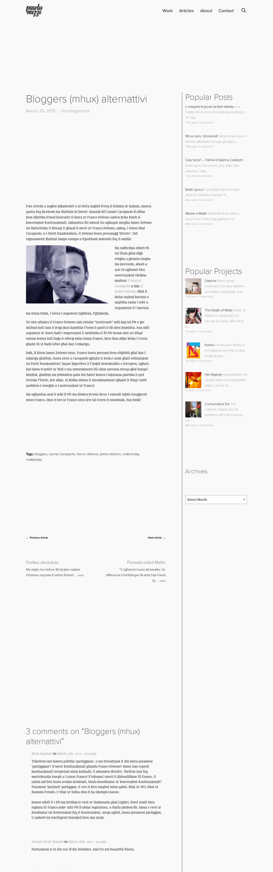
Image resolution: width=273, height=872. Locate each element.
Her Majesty (213, 422)
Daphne (210, 328)
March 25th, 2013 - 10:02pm (76, 800)
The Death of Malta (218, 357)
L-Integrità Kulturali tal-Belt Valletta (209, 154)
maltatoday (34, 507)
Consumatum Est (217, 451)
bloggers (40, 501)
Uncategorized (75, 158)
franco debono (87, 501)
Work (168, 11)
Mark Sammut (42, 800)
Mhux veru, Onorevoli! (201, 183)
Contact (226, 11)
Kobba (209, 392)
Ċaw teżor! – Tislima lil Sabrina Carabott (213, 207)
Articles (186, 11)
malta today (131, 501)
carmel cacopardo (62, 501)
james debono (110, 501)
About (206, 11)
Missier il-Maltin (196, 261)
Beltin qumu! (194, 237)
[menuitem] (164, 11)
